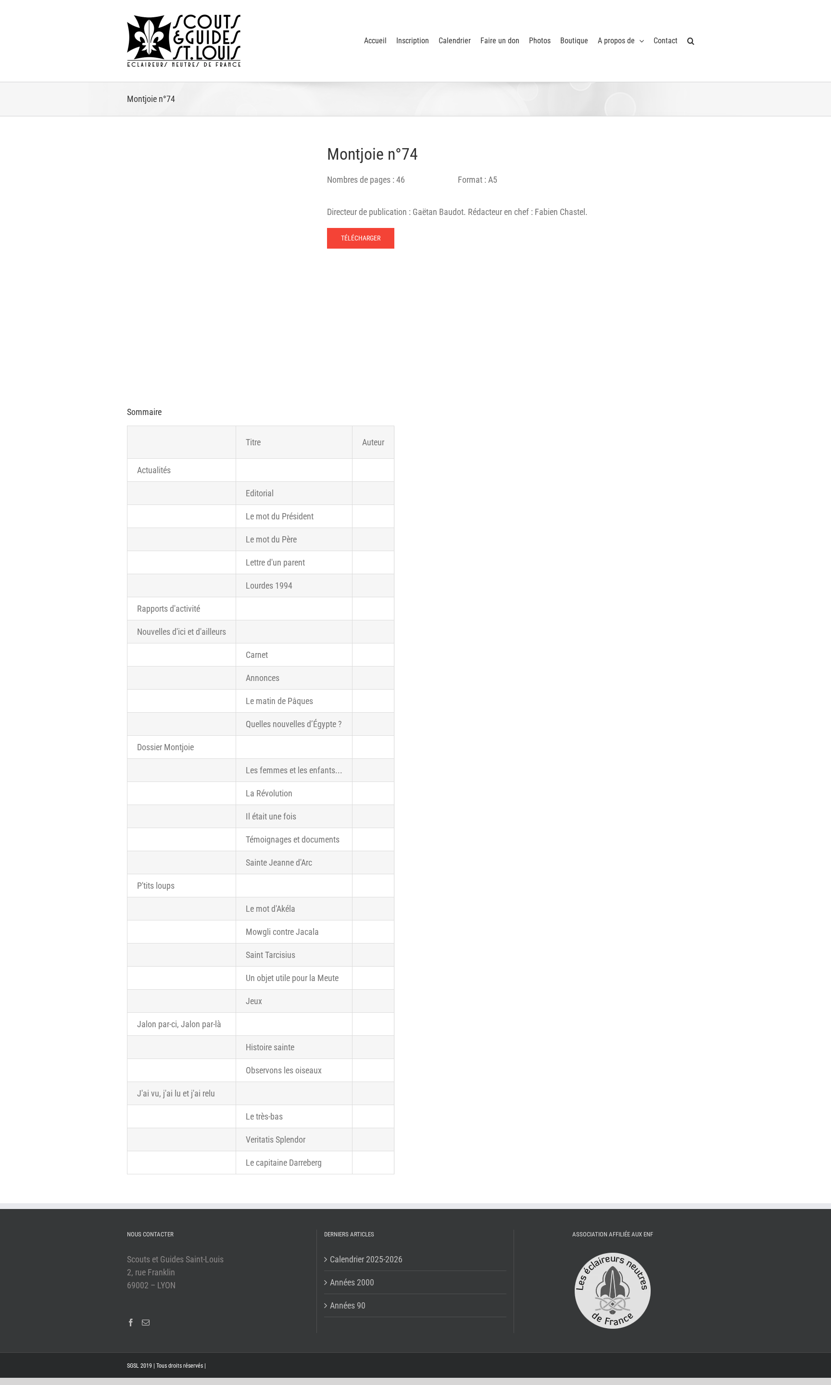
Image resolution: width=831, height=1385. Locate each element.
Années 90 (347, 1305)
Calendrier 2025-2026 (366, 1259)
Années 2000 (352, 1282)
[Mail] (146, 1322)
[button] (690, 40)
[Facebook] (131, 1322)
